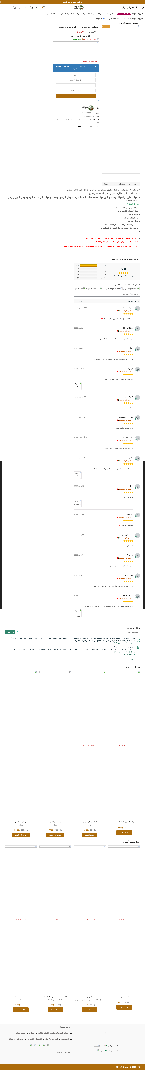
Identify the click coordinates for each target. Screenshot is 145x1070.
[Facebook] (117, 1057)
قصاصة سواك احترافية (89, 822)
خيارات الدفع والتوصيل (133, 7)
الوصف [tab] (136, 184)
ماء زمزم (90, 996)
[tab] (135, 184)
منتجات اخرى (113, 18)
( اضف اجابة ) (130, 659)
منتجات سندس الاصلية (55, 1000)
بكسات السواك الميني (70, 13)
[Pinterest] (94, 1057)
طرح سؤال (10, 632)
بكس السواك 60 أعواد (21, 822)
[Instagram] (100, 1057)
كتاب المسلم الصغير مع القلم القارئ (55, 996)
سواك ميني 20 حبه (55, 822)
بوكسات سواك (88, 13)
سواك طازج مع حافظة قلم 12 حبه (124, 822)
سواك (90, 825)
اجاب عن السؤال (75, 36)
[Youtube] (106, 1057)
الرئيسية (135, 23)
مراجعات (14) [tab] (124, 184)
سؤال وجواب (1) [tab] (109, 184)
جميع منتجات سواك (106, 13)
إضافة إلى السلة (55, 835)
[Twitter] (112, 1057)
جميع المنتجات (130, 13)
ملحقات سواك (51, 13)
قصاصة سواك (124, 996)
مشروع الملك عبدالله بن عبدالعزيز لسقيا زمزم (90, 1000)
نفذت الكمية (124, 833)
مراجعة (86, 36)
